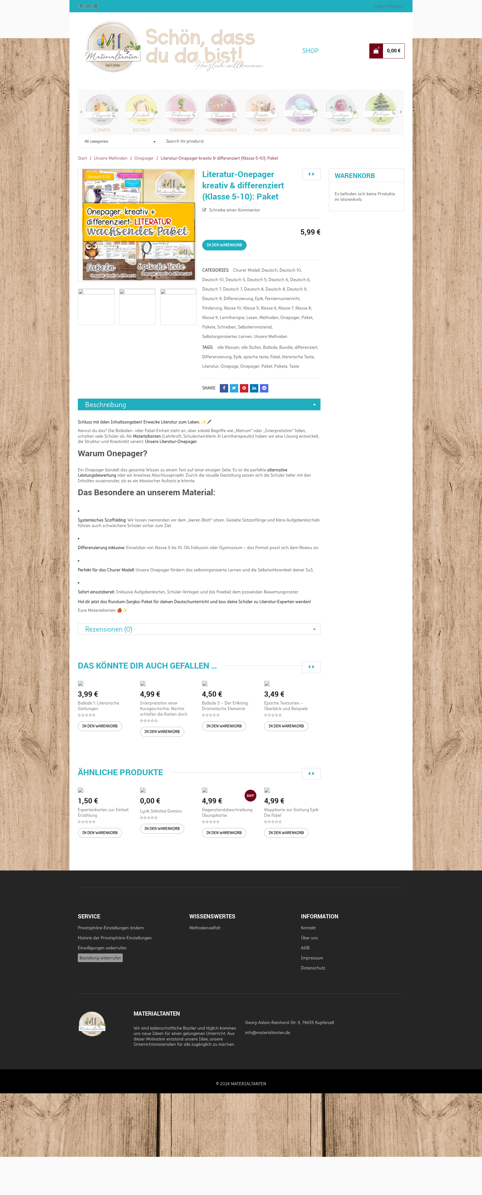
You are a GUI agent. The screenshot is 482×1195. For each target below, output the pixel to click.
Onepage (229, 366)
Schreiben (226, 327)
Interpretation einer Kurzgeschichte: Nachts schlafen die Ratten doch (163, 708)
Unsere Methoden (110, 158)
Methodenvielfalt (204, 927)
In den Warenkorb (224, 245)
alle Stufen (251, 347)
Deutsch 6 (278, 279)
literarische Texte (298, 356)
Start (82, 158)
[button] (100, 726)
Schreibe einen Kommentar (234, 210)
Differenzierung (238, 298)
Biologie (380, 130)
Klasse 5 (251, 308)
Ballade (270, 347)
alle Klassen (228, 347)
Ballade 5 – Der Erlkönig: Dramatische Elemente (225, 705)
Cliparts (101, 130)
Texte (294, 366)
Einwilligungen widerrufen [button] (102, 947)
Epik (259, 298)
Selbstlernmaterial (255, 327)
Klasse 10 (232, 308)
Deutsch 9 (297, 289)
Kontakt (308, 927)
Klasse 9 (210, 317)
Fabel (275, 356)
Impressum (312, 957)
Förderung (181, 130)
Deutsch (141, 130)
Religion (300, 130)
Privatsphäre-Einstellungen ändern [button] (111, 927)
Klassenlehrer (221, 130)
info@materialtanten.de (267, 1032)
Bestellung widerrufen (100, 957)
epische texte (256, 356)
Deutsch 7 (211, 289)
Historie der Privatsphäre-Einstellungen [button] (115, 937)
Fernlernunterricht (282, 298)
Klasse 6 (268, 308)
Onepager (144, 158)
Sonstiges (340, 130)
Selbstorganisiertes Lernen (227, 336)
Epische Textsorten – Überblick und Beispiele (286, 705)
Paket (307, 317)
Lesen (251, 317)
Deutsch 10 (290, 270)
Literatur (210, 366)
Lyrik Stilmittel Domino (161, 811)
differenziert (306, 347)
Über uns (309, 937)
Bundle (286, 347)
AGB (305, 947)
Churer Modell (246, 270)
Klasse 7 (285, 308)
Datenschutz (313, 967)
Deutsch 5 (235, 279)
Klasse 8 (303, 308)
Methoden (268, 317)
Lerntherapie (232, 317)
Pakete (261, 130)
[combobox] (119, 141)
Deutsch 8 (254, 289)
